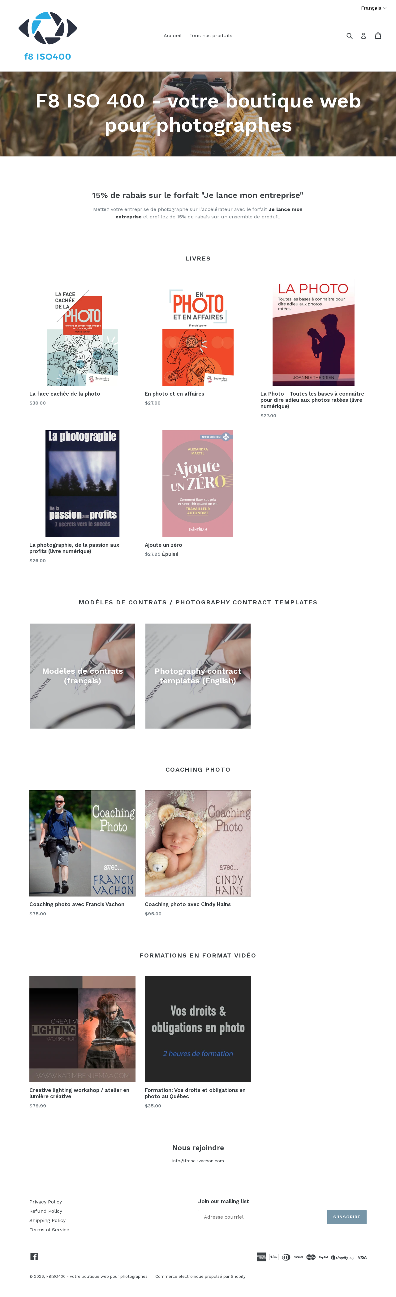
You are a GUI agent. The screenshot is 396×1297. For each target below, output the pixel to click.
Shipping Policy (47, 1220)
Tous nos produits (210, 35)
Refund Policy (45, 1211)
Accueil (173, 35)
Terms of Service (49, 1230)
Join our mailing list (223, 1201)
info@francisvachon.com (198, 1160)
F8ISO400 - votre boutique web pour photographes (97, 1276)
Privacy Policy (45, 1202)
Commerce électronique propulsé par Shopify (200, 1276)
